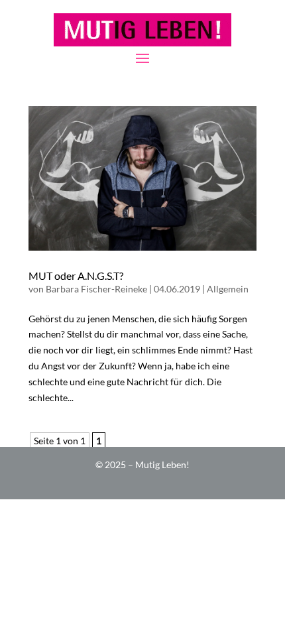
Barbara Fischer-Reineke (96, 288)
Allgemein (228, 288)
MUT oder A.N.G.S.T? (75, 275)
